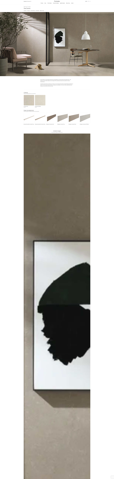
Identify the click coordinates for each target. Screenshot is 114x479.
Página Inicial (25, 6)
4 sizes (36, 107)
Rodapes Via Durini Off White (84, 124)
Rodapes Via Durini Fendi (50, 124)
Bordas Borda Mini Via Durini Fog (29, 124)
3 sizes (25, 107)
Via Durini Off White (38, 106)
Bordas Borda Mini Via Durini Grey (40, 124)
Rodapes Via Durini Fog (61, 124)
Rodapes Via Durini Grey (72, 124)
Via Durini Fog (26, 106)
